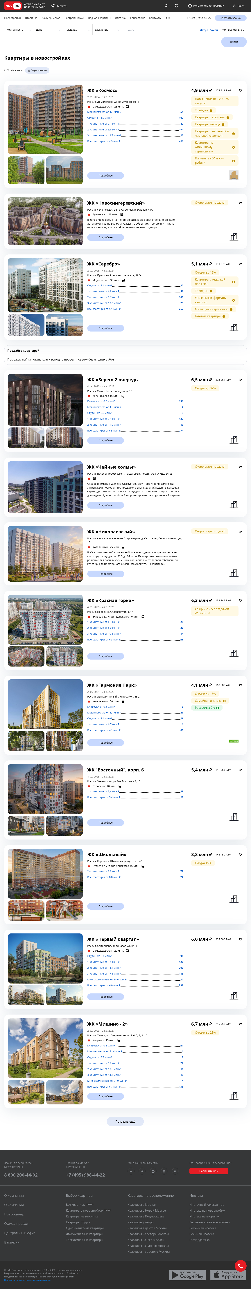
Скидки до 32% (205, 388)
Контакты (155, 18)
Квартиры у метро (141, 1222)
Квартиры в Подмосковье (146, 1216)
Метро (204, 30)
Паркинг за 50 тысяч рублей (209, 160)
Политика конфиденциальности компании (27, 1279)
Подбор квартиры (99, 18)
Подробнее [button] (106, 175)
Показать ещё (125, 1121)
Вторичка (31, 18)
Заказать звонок (230, 18)
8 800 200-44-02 (21, 1175)
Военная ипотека (201, 1234)
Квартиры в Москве (142, 1205)
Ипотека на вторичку (204, 1216)
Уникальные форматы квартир (210, 300)
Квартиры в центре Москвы (147, 1228)
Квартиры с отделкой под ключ (210, 281)
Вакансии (11, 1242)
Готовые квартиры (208, 316)
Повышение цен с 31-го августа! (212, 101)
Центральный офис (19, 1233)
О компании (14, 1205)
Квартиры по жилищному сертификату (204, 147)
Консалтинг (137, 18)
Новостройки (12, 18)
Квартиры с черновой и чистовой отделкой (212, 133)
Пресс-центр (14, 1214)
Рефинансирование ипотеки (209, 1222)
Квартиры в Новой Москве (147, 1210)
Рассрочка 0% (205, 708)
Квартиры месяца (207, 124)
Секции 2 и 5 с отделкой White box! (212, 611)
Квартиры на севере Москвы (148, 1234)
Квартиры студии (78, 1222)
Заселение (101, 29)
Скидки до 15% (205, 272)
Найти (234, 41)
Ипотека (120, 18)
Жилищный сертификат (211, 309)
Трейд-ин (201, 110)
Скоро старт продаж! (210, 203)
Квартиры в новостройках (88, 1210)
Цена (39, 29)
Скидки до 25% (205, 1033)
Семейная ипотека (208, 701)
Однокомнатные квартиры (85, 1228)
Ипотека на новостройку (207, 1210)
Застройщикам (74, 18)
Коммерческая (51, 18)
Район (214, 30)
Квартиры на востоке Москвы (149, 1252)
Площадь (71, 29)
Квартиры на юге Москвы (146, 1240)
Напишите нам (208, 1171)
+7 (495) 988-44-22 (199, 18)
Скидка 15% (203, 863)
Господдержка (199, 1240)
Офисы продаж (16, 1223)
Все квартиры (79, 1205)
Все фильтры (236, 29)
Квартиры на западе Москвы (148, 1246)
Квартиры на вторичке (82, 1216)
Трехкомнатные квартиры (84, 1240)
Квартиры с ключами (210, 117)
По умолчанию (39, 70)
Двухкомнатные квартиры (84, 1234)
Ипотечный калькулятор (206, 1205)
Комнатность (15, 29)
